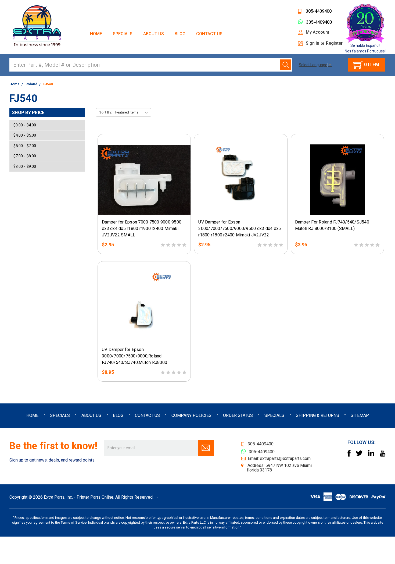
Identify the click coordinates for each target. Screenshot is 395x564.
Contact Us (209, 33)
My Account (317, 32)
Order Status (238, 415)
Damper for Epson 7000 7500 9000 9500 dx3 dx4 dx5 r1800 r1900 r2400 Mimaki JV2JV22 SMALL (141, 228)
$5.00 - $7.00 (24, 145)
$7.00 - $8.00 (24, 156)
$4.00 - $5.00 (24, 135)
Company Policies (191, 415)
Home (96, 33)
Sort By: (105, 112)
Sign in (312, 43)
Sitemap (360, 415)
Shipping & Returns (317, 415)
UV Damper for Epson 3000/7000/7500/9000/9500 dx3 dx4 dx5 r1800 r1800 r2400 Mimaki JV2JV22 (239, 228)
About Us (153, 33)
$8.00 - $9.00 (24, 166)
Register (334, 43)
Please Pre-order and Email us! (144, 211)
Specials (122, 33)
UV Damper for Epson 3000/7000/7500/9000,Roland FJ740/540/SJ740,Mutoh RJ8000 (134, 356)
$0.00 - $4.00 (24, 125)
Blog (180, 33)
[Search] (285, 64)
